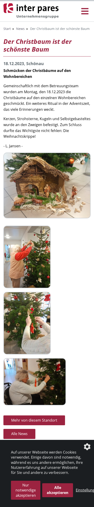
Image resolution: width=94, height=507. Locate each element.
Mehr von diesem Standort (34, 420)
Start (7, 28)
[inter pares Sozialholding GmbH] (31, 11)
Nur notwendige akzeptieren (26, 490)
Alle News (19, 433)
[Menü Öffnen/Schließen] (85, 11)
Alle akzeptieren (57, 490)
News (20, 28)
